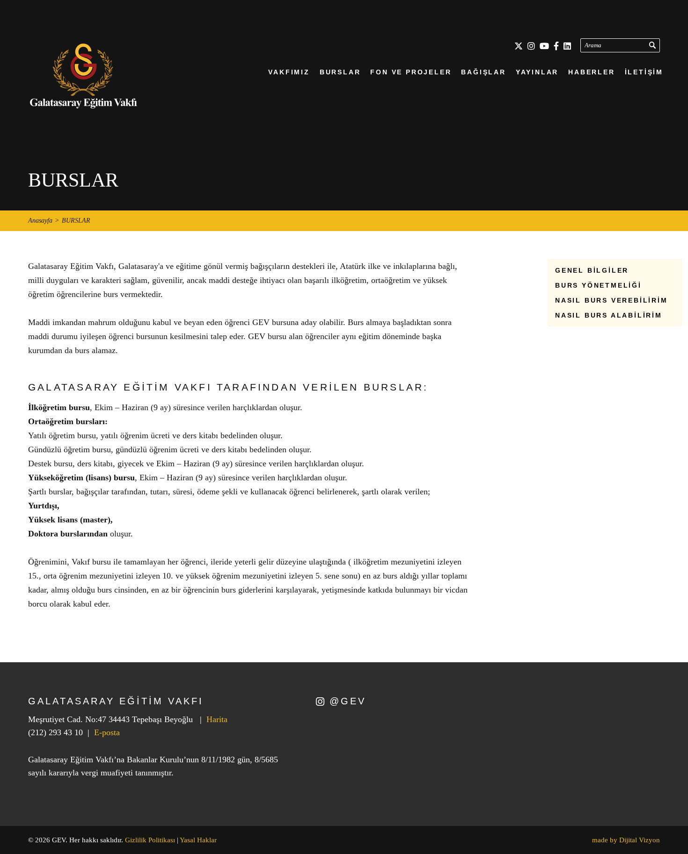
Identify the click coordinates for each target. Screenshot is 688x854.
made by (626, 840)
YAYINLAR (537, 72)
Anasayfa (40, 220)
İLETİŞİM (644, 72)
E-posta (107, 732)
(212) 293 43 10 (55, 732)
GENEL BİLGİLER (592, 270)
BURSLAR (340, 72)
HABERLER (591, 72)
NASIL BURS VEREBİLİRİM (611, 300)
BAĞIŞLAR (483, 72)
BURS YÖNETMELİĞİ (598, 285)
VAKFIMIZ (288, 72)
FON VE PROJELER (410, 72)
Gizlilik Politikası (150, 840)
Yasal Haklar (198, 840)
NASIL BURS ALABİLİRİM (608, 315)
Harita (216, 719)
